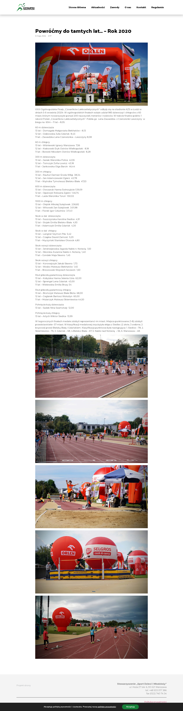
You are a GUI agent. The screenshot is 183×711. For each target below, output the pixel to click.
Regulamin (157, 7)
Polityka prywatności (155, 702)
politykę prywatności (107, 707)
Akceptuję (130, 707)
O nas (128, 7)
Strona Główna (77, 7)
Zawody (114, 7)
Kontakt (141, 7)
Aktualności (98, 7)
